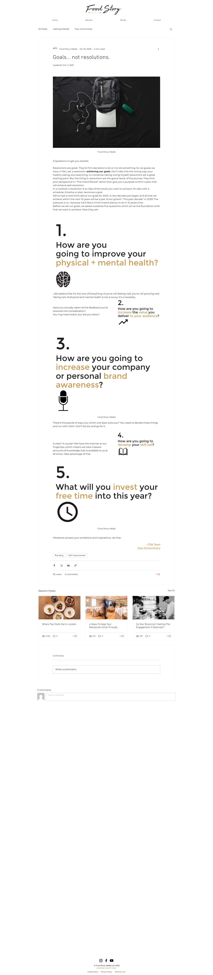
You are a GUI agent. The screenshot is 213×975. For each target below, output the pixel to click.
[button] (171, 29)
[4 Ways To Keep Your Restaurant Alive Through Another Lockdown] (107, 607)
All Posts (42, 29)
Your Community (83, 29)
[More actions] (158, 49)
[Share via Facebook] (54, 565)
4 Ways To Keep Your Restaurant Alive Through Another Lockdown (103, 626)
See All (171, 590)
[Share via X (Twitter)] (61, 565)
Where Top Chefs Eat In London (59, 624)
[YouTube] (111, 960)
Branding (59, 555)
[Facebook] (106, 960)
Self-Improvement (76, 555)
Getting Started (61, 29)
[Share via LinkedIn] (68, 565)
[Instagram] (101, 960)
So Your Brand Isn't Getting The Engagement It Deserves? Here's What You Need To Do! (153, 626)
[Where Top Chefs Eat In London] (59, 607)
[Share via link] (75, 565)
